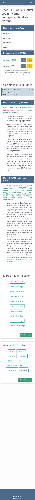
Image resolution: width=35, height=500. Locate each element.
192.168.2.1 (22, 356)
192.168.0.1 (6, 66)
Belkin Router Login (17, 296)
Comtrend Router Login (17, 326)
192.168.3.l (23, 366)
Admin (30, 60)
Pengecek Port (17, 498)
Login (23, 60)
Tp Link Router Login (17, 316)
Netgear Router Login (17, 292)
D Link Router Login (17, 282)
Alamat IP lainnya (25, 380)
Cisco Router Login (17, 321)
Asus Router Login (17, 287)
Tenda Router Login (17, 306)
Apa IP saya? (17, 496)
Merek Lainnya (26, 335)
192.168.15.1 (11, 361)
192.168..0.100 (12, 366)
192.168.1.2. (23, 361)
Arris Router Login (17, 311)
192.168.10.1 (12, 371)
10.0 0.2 (11, 351)
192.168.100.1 (7, 60)
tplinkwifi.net (23, 371)
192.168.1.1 (11, 356)
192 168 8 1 (21, 351)
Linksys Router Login (17, 301)
